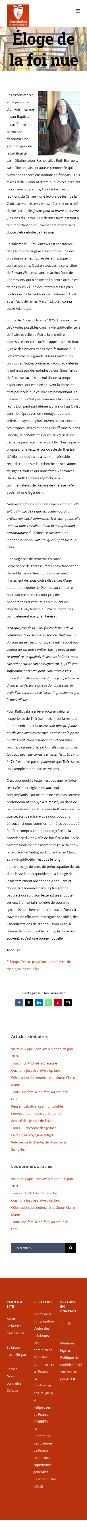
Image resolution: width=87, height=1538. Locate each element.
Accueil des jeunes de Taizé (31, 1120)
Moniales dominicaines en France (43, 1364)
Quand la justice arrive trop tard (35, 1070)
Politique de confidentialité (70, 1361)
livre (61, 961)
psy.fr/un (39, 961)
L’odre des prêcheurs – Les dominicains (42, 1339)
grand (52, 961)
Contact (12, 1390)
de (69, 961)
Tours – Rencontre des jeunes (33, 1128)
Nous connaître (14, 1379)
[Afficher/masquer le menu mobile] (78, 11)
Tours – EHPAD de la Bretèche (34, 1063)
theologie (14, 968)
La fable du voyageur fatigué (33, 1135)
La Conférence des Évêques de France (42, 1440)
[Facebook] (62, 1323)
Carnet (12, 1369)
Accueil (12, 1318)
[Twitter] (69, 1323)
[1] (9, 961)
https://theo (21, 961)
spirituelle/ (31, 968)
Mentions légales (67, 1347)
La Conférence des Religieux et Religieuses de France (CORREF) (43, 1400)
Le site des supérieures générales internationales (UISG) (43, 1471)
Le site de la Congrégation (43, 1317)
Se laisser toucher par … (16, 1333)
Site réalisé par (68, 1375)
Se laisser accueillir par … (16, 1354)
